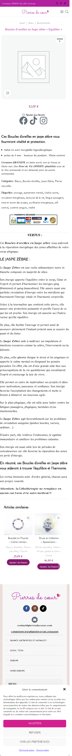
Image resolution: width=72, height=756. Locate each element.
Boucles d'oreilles (43, 23)
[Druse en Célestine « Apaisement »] (48, 524)
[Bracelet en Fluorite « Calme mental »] (18, 524)
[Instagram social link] (61, 3)
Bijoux (31, 23)
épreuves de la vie (35, 198)
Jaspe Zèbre (47, 181)
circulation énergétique (12, 198)
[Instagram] (43, 120)
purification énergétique (41, 202)
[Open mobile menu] (62, 11)
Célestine (57, 547)
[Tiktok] (33, 120)
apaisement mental (33, 193)
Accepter (34, 723)
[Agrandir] (7, 93)
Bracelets (18, 547)
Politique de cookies (26, 750)
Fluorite (23, 551)
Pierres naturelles (43, 547)
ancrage (18, 193)
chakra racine (51, 193)
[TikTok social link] (65, 3)
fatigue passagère (54, 198)
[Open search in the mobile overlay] (67, 12)
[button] (64, 689)
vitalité (31, 207)
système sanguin (18, 207)
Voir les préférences (35, 741)
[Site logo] (35, 11)
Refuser (35, 732)
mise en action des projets (14, 202)
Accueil (22, 23)
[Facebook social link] (57, 3)
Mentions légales (42, 750)
